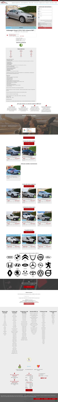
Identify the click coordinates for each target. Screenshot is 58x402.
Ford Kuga (14, 325)
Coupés (43, 339)
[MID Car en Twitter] (45, 378)
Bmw (5, 315)
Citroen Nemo (24, 317)
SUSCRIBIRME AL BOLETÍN (29, 303)
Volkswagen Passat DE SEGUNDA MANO (29, 143)
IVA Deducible (43, 322)
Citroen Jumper (14, 320)
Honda (5, 321)
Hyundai (5, 322)
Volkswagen (14, 5)
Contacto (55, 2)
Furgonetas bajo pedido (34, 323)
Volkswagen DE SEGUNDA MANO (29, 209)
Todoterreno (43, 325)
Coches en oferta (31, 2)
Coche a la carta (36, 2)
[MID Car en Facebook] (42, 378)
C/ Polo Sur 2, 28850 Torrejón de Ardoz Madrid (14, 377)
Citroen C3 (14, 317)
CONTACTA (55, 0)
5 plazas (43, 320)
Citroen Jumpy (24, 316)
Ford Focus (14, 323)
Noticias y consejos (34, 331)
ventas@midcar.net (42, 373)
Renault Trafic (24, 336)
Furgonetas (43, 331)
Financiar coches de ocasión (34, 324)
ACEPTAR (53, 398)
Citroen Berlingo (14, 316)
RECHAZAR (46, 398)
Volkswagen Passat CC (14, 353)
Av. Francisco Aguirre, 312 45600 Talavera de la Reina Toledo (14, 384)
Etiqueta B (43, 317)
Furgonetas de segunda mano (16, 2)
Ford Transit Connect (14, 328)
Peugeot (5, 327)
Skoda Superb (14, 349)
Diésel (43, 343)
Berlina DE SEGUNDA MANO (29, 186)
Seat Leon (14, 347)
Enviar (45, 27)
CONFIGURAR (38, 398)
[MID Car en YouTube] (41, 378)
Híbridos (43, 341)
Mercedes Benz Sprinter (14, 331)
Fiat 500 (14, 321)
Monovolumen (43, 327)
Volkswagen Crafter (24, 338)
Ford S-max (14, 327)
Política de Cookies (33, 396)
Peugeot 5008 (14, 337)
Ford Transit (24, 320)
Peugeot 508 (14, 338)
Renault (5, 328)
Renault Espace (14, 343)
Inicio (7, 5)
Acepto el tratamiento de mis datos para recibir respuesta (46, 20)
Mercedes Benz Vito (24, 325)
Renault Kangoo (24, 333)
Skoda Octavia (14, 348)
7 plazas (43, 321)
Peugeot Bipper (14, 339)
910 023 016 (41, 374)
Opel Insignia (14, 333)
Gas (53, 323)
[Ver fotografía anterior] (9, 17)
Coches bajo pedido (34, 320)
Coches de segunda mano (24, 2)
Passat (17, 5)
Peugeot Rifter (24, 331)
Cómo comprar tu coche (33, 327)
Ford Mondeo (14, 326)
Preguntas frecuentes (34, 330)
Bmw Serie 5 (14, 315)
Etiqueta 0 (43, 314)
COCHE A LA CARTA (29, 286)
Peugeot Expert (24, 328)
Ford (4, 320)
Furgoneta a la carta (42, 2)
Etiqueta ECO (43, 315)
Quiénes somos (34, 332)
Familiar (43, 326)
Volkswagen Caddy (14, 350)
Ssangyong (4, 331)
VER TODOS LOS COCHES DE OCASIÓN (29, 137)
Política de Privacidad (41, 26)
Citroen (5, 316)
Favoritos (41, 0)
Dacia (5, 317)
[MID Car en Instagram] (44, 378)
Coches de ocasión (10, 5)
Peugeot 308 (14, 336)
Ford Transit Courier (24, 322)
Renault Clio (14, 342)
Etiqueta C (43, 316)
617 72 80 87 (46, 375)
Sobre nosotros (51, 2)
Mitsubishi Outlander (14, 332)
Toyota (5, 332)
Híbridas (53, 322)
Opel (4, 326)
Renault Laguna (14, 344)
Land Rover (4, 323)
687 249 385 (41, 375)
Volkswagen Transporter (24, 339)
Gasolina (43, 342)
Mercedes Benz (5, 325)
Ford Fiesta (14, 322)
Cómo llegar (49, 0)
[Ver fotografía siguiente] (32, 17)
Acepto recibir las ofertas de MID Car (48, 21)
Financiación (47, 2)
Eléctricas (53, 321)
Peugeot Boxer (24, 327)
